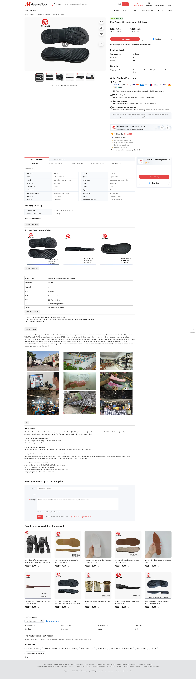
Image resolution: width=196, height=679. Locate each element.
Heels (136, 629)
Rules (170, 10)
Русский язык (80, 666)
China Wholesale (89, 664)
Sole (62, 14)
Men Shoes (27, 629)
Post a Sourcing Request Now (81, 517)
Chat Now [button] (157, 39)
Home (26, 14)
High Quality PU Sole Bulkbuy (35, 653)
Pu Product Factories (33, 648)
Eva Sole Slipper (141, 648)
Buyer (124, 10)
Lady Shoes (138, 625)
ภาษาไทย (131, 666)
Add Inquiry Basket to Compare (66, 85)
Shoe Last (64, 629)
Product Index (133, 664)
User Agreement (109, 671)
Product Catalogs (53, 621)
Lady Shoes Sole (29, 625)
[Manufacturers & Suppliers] (35, 4)
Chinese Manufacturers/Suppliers (74, 664)
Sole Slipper (114, 648)
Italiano (88, 666)
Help (135, 10)
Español (57, 666)
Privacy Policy (128, 671)
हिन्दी (125, 666)
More (26, 657)
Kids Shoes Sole (103, 625)
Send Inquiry (125, 39)
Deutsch (94, 666)
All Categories (31, 10)
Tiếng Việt (145, 666)
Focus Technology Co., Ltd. (84, 671)
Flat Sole (153, 648)
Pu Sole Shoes (101, 648)
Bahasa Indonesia (155, 666)
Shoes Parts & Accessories (52, 14)
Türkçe (138, 666)
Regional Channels (122, 664)
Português (64, 666)
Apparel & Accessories (36, 14)
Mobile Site (142, 664)
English (50, 666)
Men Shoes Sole (66, 625)
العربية (109, 666)
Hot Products (48, 664)
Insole (100, 629)
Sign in (169, 5)
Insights (149, 664)
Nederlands (102, 666)
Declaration (119, 671)
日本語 (120, 666)
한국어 (114, 666)
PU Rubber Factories (50, 648)
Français (71, 666)
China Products (58, 664)
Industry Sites (111, 664)
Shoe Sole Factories (87, 648)
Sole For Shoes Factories (69, 648)
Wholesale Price (100, 664)
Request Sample (145, 44)
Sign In (113, 150)
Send (40, 517)
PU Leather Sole (127, 648)
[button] (128, 163)
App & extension (146, 10)
